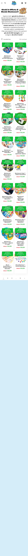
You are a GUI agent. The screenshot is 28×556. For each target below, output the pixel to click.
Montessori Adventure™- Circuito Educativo (7, 57)
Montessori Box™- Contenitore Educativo (20, 221)
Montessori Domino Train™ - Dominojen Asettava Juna (7, 128)
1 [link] (3, 278)
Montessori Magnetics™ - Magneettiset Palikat (7, 105)
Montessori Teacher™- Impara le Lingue (7, 243)
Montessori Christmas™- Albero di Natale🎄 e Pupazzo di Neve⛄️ (20, 82)
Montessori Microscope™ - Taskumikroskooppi (20, 128)
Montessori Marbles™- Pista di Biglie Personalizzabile (20, 105)
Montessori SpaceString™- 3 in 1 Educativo (7, 151)
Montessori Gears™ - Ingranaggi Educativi (20, 198)
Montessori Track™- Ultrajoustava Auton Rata (21, 57)
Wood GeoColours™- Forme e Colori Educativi (7, 266)
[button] (2, 3)
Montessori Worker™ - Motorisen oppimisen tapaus (20, 151)
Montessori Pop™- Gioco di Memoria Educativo (7, 198)
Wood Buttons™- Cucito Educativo (21, 265)
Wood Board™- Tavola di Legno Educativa (7, 221)
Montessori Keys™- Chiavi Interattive (20, 174)
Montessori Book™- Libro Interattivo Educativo (20, 243)
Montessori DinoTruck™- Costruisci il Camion (7, 175)
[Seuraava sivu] (24, 278)
